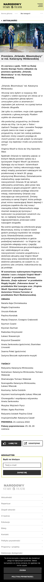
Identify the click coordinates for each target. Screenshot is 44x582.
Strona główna (6, 13)
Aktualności (10, 20)
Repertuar (6, 503)
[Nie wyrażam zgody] (41, 568)
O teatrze (5, 516)
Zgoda (23, 570)
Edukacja (5, 522)
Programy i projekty (10, 547)
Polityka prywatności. (23, 577)
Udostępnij (34, 443)
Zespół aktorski (8, 510)
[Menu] (40, 5)
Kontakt (5, 534)
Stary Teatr (12, 6)
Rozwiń (42, 13)
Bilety (3, 528)
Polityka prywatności (10, 540)
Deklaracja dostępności (11, 553)
